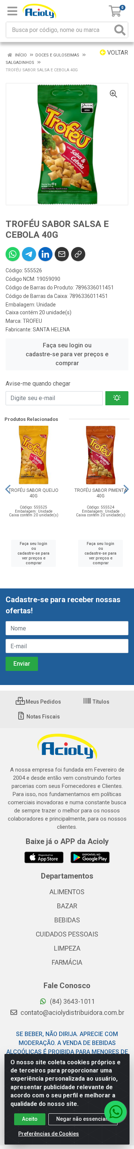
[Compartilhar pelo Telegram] (29, 254)
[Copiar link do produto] (78, 254)
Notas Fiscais (42, 717)
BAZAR (67, 906)
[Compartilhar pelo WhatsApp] (13, 254)
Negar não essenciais (83, 1119)
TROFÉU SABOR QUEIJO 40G (33, 493)
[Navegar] (7, 489)
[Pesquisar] (120, 30)
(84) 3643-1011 (71, 1001)
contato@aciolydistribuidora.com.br (71, 1012)
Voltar (117, 52)
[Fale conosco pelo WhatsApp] (115, 1112)
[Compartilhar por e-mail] (62, 254)
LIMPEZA (67, 948)
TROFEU (32, 321)
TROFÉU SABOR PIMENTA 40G (100, 493)
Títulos (100, 702)
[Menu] (12, 11)
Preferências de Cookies (48, 1134)
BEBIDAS (67, 920)
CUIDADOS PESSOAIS (67, 934)
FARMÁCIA (67, 962)
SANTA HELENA (51, 329)
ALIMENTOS (67, 892)
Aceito (30, 1119)
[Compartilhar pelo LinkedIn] (45, 254)
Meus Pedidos (43, 702)
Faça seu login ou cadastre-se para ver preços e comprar (67, 354)
